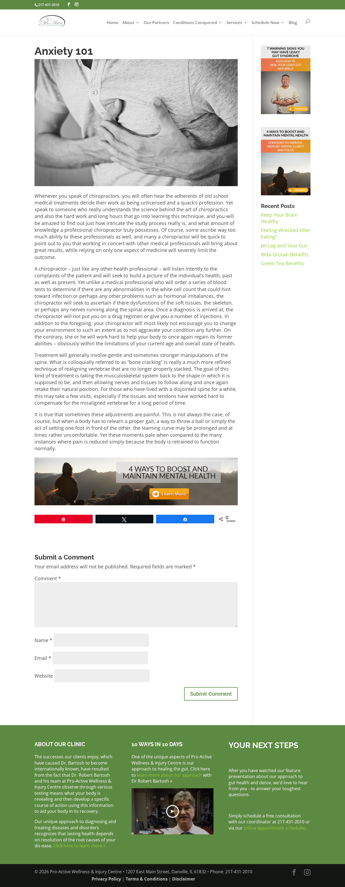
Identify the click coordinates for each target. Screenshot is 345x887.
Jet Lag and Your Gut (284, 245)
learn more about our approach (169, 775)
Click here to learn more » (79, 846)
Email (42, 658)
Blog (293, 23)
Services (234, 23)
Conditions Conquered (195, 23)
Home (112, 23)
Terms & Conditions (147, 879)
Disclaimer (183, 879)
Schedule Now (265, 23)
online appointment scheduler (274, 828)
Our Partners (156, 23)
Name (43, 640)
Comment (47, 578)
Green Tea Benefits (282, 263)
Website (43, 676)
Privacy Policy (106, 879)
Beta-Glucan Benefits (285, 254)
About (128, 23)
